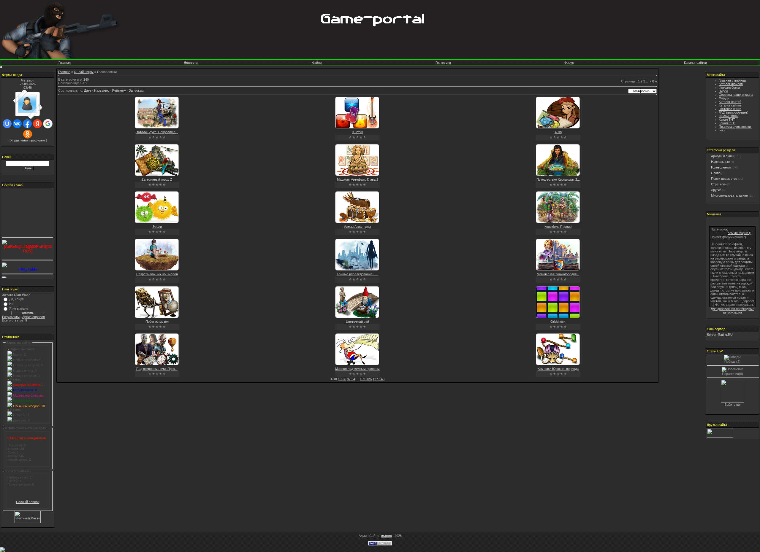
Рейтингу (119, 90)
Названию (101, 90)
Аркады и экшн (722, 156)
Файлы (317, 62)
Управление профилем (27, 140)
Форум (569, 62)
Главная (64, 62)
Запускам (136, 90)
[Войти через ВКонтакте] (17, 123)
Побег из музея (157, 321)
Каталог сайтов (695, 62)
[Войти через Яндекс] (37, 123)
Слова (716, 173)
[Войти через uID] (7, 123)
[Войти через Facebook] (27, 123)
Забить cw (732, 404)
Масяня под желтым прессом (357, 368)
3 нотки (357, 132)
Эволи (157, 226)
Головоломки (721, 167)
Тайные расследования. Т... (358, 274)
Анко (558, 132)
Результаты (11, 317)
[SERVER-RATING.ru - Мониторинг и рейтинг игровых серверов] (720, 436)
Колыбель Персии (557, 226)
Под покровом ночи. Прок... (157, 368)
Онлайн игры (84, 72)
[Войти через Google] (48, 123)
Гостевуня (443, 62)
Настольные (720, 161)
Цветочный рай (357, 321)
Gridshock (558, 321)
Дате (87, 90)
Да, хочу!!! (17, 299)
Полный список (27, 502)
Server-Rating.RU (720, 334)
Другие (716, 190)
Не (11, 304)
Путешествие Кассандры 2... (558, 179)
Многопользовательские (729, 195)
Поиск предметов (724, 178)
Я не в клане (18, 308)
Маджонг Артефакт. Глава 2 (357, 179)
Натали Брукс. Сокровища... (157, 132)
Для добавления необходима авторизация (732, 310)
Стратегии (718, 184)
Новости (191, 62)
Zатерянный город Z (157, 179)
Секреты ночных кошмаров (157, 274)
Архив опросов (33, 317)
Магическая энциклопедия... (558, 274)
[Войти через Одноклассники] (27, 134)
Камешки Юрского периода (558, 368)
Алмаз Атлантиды (357, 226)
